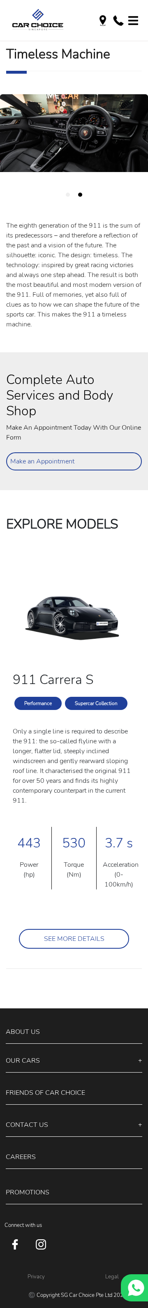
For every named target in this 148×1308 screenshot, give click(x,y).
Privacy (36, 1276)
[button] (74, 1032)
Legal (112, 1276)
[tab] (68, 195)
